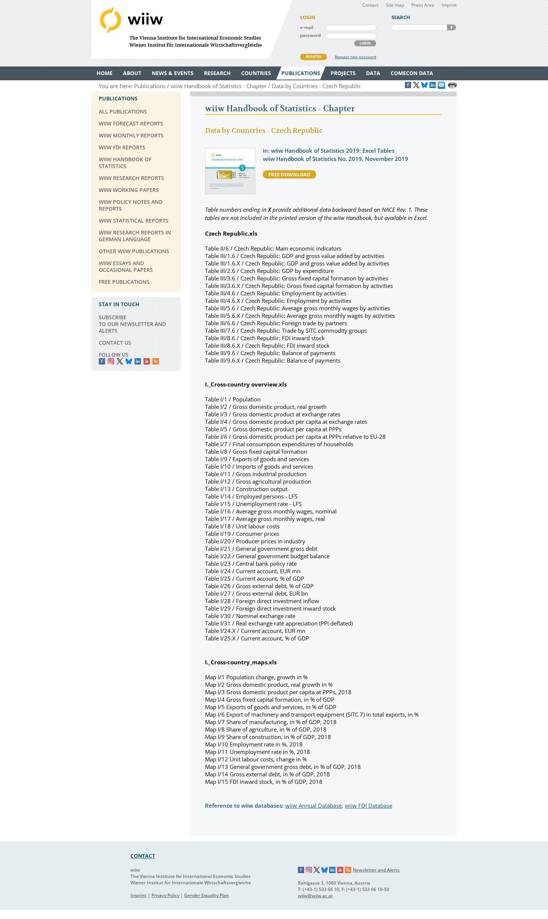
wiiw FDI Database (368, 805)
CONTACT (142, 855)
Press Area (423, 5)
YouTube (147, 361)
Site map (395, 5)
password (310, 35)
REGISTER (313, 56)
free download (289, 174)
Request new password (355, 56)
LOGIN (365, 43)
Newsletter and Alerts (376, 870)
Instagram (309, 870)
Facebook (102, 361)
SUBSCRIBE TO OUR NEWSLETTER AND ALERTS (132, 324)
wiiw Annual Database (313, 805)
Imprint (449, 5)
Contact (370, 5)
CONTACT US (115, 342)
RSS (155, 361)
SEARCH (451, 27)
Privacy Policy (165, 895)
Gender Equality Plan (206, 895)
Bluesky (129, 361)
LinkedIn (138, 361)
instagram (111, 361)
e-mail (306, 27)
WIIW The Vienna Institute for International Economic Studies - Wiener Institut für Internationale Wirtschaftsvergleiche (192, 29)
